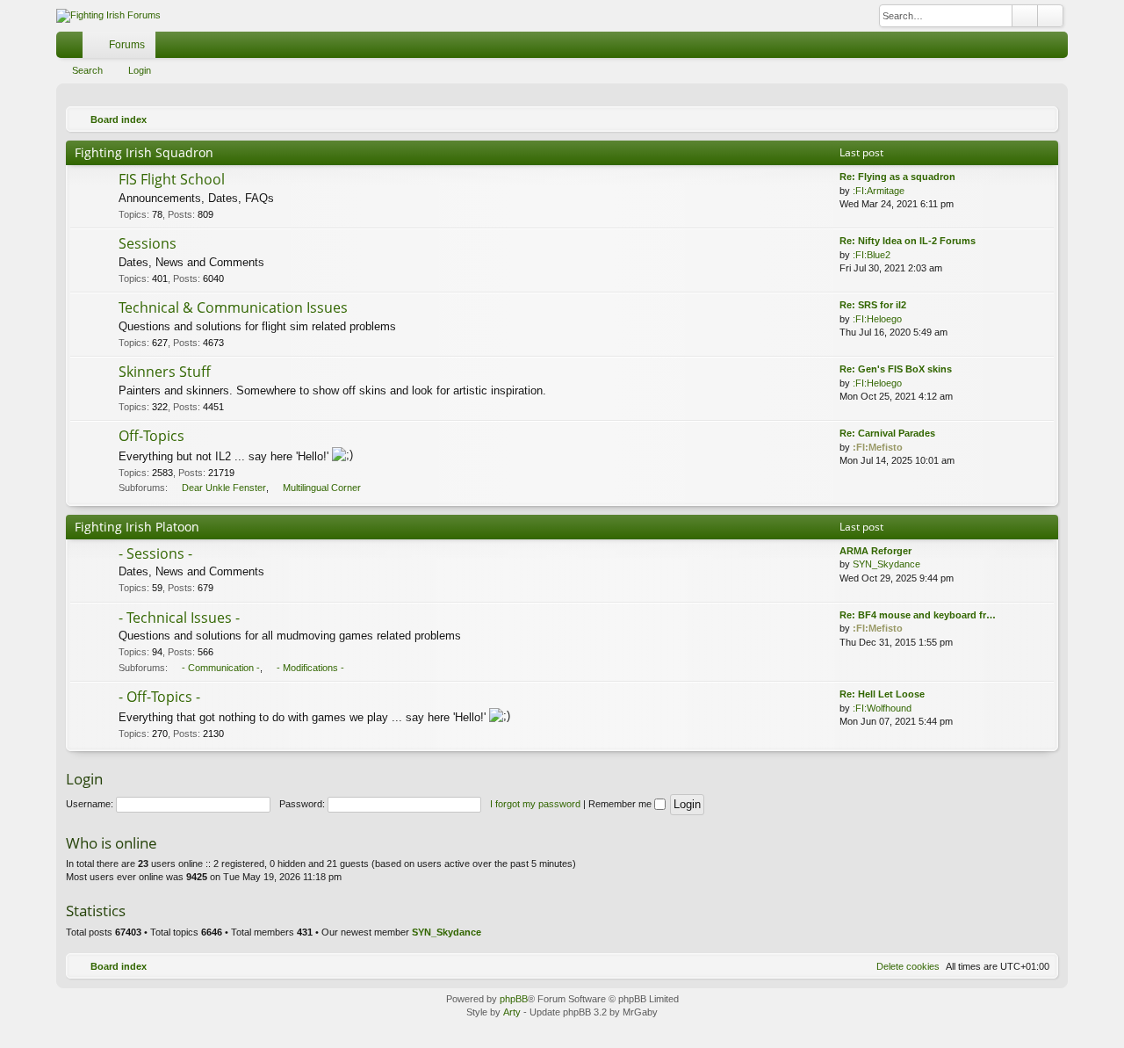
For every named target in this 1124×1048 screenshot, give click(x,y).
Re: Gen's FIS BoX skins (895, 369)
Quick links (73, 48)
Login (139, 70)
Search (87, 70)
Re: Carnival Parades (887, 433)
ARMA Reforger (875, 551)
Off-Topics (151, 435)
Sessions (148, 243)
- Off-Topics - (159, 696)
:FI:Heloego (877, 319)
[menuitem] (1028, 45)
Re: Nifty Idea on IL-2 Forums (907, 240)
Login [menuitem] (1058, 48)
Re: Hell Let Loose (882, 694)
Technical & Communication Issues (233, 307)
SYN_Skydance (886, 564)
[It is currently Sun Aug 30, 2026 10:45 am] (1040, 119)
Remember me (621, 804)
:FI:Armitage (878, 190)
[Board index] (108, 16)
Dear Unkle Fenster (224, 487)
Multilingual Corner (322, 487)
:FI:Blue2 (871, 254)
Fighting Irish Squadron (144, 152)
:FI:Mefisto (878, 447)
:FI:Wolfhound (882, 708)
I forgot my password (535, 804)
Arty (512, 1012)
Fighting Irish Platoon (137, 526)
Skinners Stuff (165, 371)
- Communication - (221, 667)
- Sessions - (155, 553)
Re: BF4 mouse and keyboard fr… (917, 615)
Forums (127, 45)
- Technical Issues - (179, 617)
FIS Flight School (172, 179)
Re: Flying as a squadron (897, 176)
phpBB (514, 999)
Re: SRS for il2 (872, 305)
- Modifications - (310, 667)
